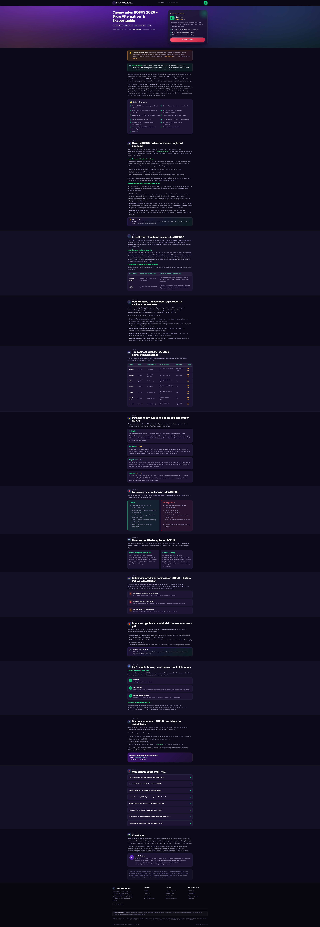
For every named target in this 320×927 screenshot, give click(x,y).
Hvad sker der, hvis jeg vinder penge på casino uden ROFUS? (147, 777)
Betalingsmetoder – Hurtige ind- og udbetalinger (176, 119)
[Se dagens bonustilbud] (206, 3)
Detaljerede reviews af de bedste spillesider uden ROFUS (146, 116)
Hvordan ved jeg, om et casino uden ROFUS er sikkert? (145, 790)
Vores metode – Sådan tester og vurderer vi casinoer (144, 111)
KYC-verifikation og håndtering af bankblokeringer (172, 123)
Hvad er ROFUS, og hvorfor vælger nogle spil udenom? (145, 106)
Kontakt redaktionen (149, 898)
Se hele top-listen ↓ (187, 39)
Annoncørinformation (171, 898)
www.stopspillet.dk (141, 757)
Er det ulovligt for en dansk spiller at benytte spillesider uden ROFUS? (149, 816)
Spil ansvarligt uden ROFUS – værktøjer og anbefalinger (144, 128)
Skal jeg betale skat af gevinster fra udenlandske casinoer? (146, 803)
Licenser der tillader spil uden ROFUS (142, 119)
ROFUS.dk (191, 890)
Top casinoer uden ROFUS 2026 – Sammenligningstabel (172, 111)
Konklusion (135, 131)
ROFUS (135, 58)
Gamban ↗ (191, 898)
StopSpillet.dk (169, 56)
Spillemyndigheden (162, 151)
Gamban (160, 744)
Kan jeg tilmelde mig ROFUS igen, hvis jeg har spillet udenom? (147, 797)
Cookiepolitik (169, 896)
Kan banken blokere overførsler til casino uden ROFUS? (145, 784)
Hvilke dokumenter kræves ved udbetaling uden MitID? (145, 810)
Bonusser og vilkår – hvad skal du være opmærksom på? (143, 123)
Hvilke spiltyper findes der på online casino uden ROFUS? (146, 823)
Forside (146, 890)
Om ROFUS (161, 2)
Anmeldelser (147, 896)
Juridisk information (172, 2)
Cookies (206, 924)
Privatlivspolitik (170, 893)
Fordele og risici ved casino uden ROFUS (174, 115)
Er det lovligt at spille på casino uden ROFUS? (175, 106)
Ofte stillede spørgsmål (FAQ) (171, 127)
